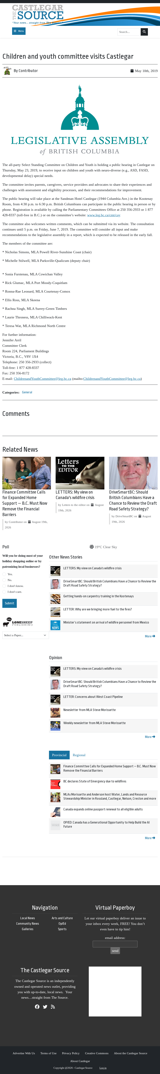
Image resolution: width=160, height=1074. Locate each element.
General (27, 392)
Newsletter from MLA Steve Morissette (89, 710)
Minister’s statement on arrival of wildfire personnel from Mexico (106, 622)
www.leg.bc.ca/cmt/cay (103, 215)
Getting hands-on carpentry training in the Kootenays (98, 596)
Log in (103, 1067)
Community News (27, 923)
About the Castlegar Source (130, 1053)
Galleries (27, 929)
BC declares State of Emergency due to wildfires (94, 781)
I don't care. (15, 591)
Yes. (10, 574)
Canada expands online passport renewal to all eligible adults (103, 809)
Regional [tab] (79, 755)
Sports (62, 929)
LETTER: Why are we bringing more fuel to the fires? (97, 609)
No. (10, 580)
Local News (27, 918)
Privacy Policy (71, 1053)
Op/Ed (62, 923)
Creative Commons (96, 1053)
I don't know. (16, 585)
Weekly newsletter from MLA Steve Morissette (94, 723)
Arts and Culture (62, 918)
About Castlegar (80, 1061)
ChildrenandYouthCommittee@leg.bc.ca (42, 379)
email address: (115, 938)
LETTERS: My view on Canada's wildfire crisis (92, 568)
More (148, 636)
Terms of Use (48, 1053)
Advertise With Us (24, 1053)
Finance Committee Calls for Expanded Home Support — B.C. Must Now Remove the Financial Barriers (24, 503)
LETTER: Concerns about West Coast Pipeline (93, 697)
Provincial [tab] (59, 755)
